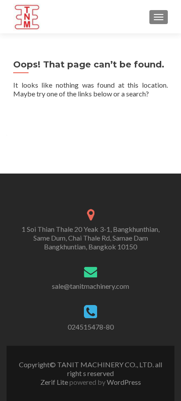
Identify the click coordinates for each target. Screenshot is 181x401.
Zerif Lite (54, 382)
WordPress (123, 382)
